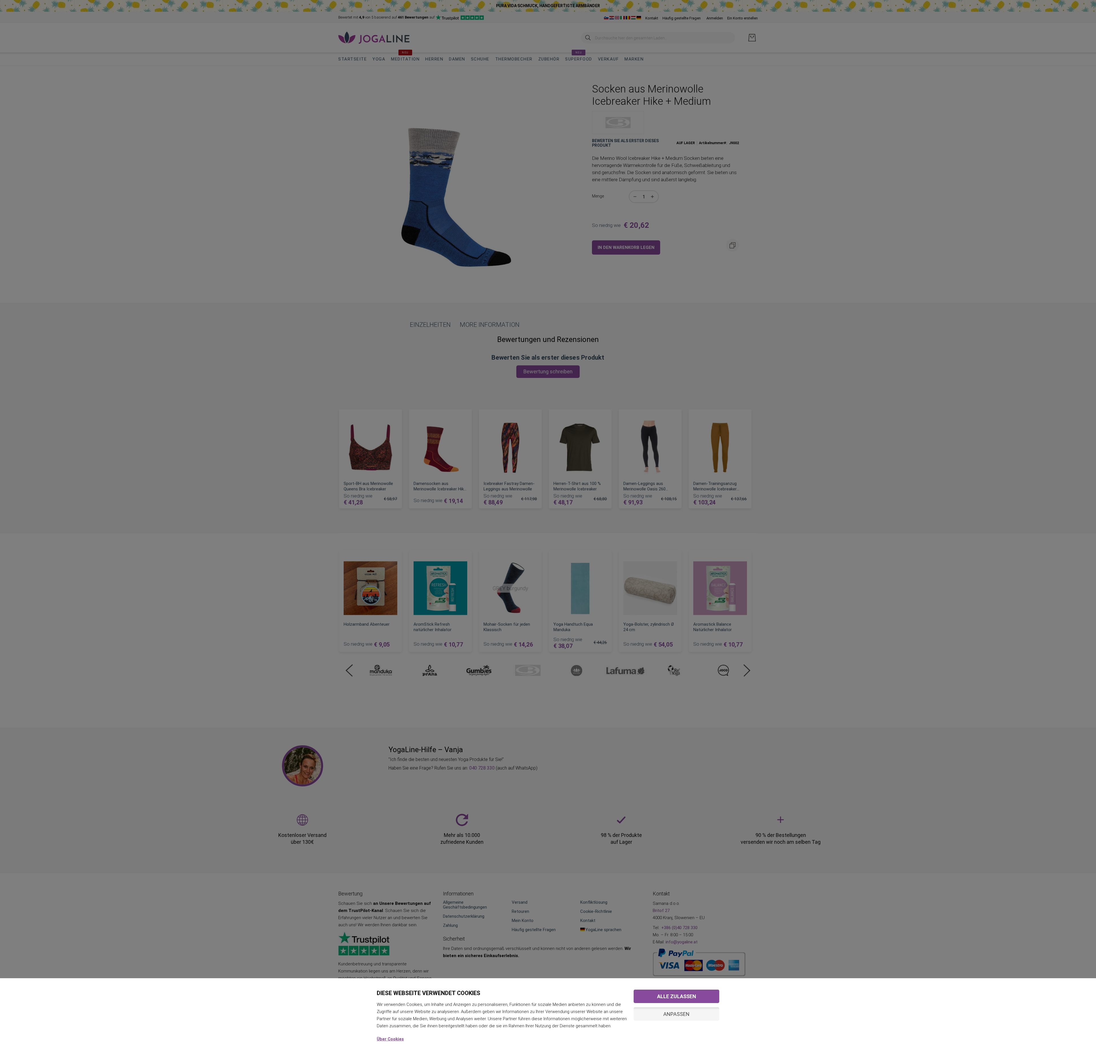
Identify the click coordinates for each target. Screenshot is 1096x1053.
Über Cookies (390, 1039)
